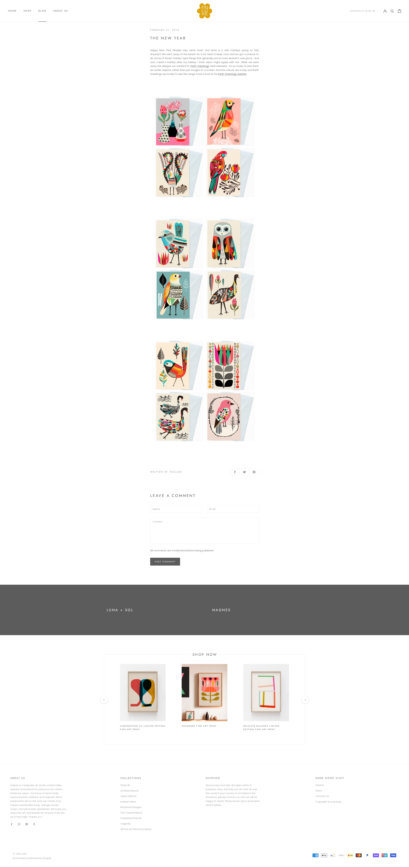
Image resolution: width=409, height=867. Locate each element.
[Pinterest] (26, 824)
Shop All (125, 785)
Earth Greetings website (232, 74)
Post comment (165, 561)
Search (320, 785)
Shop (27, 11)
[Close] (403, 817)
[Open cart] (399, 11)
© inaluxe (20, 853)
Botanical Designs (131, 807)
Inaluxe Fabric (128, 801)
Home (12, 11)
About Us (60, 11)
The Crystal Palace (131, 812)
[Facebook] (11, 824)
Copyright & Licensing (328, 801)
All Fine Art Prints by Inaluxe (135, 829)
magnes (221, 609)
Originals (125, 823)
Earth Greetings (200, 66)
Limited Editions (129, 790)
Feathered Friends (131, 818)
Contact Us (322, 796)
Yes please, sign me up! (383, 849)
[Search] (392, 11)
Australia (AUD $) (362, 10)
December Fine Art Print (199, 726)
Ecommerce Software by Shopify (32, 858)
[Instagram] (19, 824)
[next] (305, 699)
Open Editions (128, 796)
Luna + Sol (120, 609)
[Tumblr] (34, 824)
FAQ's (319, 790)
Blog (42, 11)
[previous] (104, 699)
